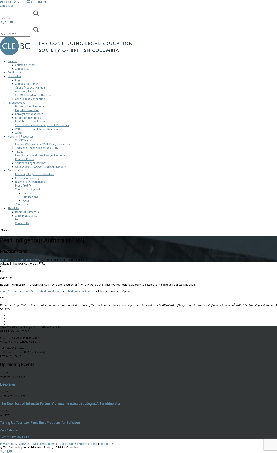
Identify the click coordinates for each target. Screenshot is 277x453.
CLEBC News (23, 140)
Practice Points (24, 159)
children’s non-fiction (80, 291)
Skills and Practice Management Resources (42, 125)
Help (18, 219)
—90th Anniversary (40, 166)
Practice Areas (16, 102)
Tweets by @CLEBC (15, 437)
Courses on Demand (27, 84)
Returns (72, 443)
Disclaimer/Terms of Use (48, 443)
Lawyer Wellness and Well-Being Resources (42, 144)
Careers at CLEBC (26, 215)
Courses (12, 61)
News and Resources (21, 136)
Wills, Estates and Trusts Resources (37, 129)
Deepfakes (7, 384)
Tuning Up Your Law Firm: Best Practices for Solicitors (40, 422)
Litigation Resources (28, 117)
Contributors (15, 170)
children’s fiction (50, 291)
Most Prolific (23, 185)
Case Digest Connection (30, 99)
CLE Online (14, 76)
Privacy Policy (8, 443)
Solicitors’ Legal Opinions (31, 163)
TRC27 (19, 151)
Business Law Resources (30, 106)
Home (4, 260)
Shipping (84, 443)
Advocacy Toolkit (26, 91)
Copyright (25, 443)
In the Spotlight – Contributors (34, 174)
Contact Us (7, 6)
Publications (30, 197)
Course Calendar (25, 65)
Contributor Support (27, 189)
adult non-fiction (28, 291)
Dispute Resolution (27, 110)
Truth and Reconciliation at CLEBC (37, 148)
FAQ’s (26, 200)
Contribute (21, 204)
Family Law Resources (29, 114)
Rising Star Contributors (30, 182)
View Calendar (9, 430)
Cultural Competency (26, 260)
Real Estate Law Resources (32, 121)
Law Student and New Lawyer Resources (41, 155)
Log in (19, 80)
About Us (13, 208)
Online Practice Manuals (30, 87)
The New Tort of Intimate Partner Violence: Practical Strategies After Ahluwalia (60, 403)
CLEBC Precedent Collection (33, 95)
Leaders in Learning (27, 178)
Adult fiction (8, 291)
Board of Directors (27, 212)
